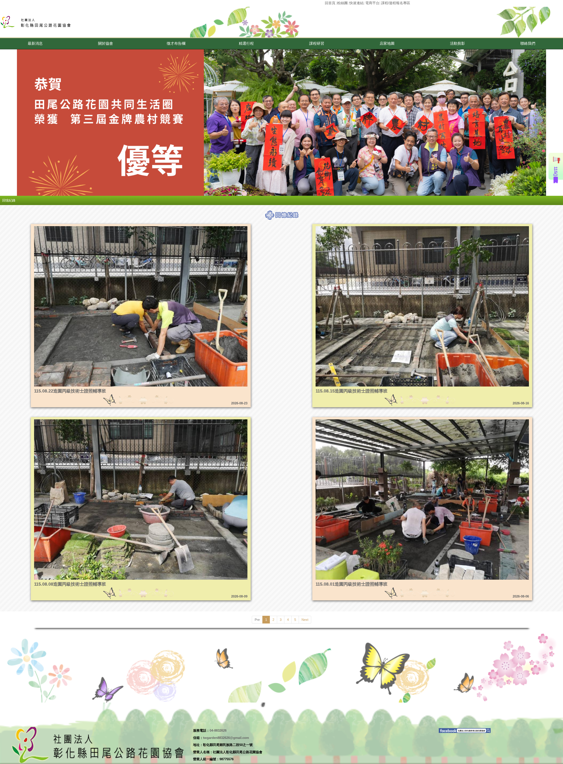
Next (305, 620)
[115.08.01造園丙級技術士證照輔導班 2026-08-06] (395, 420)
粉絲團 (342, 3)
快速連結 (356, 3)
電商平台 (372, 3)
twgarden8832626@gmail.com (226, 738)
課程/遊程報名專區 (395, 3)
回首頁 (330, 3)
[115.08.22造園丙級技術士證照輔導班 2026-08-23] (113, 227)
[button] (35, 43)
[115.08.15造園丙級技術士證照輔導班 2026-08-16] (395, 227)
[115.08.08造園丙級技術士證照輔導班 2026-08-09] (113, 420)
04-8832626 (218, 730)
